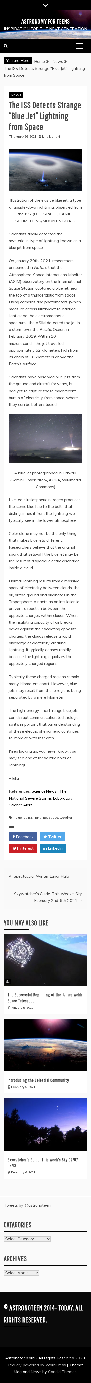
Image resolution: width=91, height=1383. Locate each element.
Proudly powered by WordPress (37, 1364)
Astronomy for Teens (45, 21)
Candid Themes (62, 1371)
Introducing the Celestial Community (38, 1080)
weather (66, 817)
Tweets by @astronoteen (27, 1205)
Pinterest (25, 848)
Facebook (24, 836)
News (16, 94)
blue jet (21, 817)
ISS (30, 817)
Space (53, 817)
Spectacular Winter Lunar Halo (41, 876)
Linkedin (55, 848)
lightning (40, 817)
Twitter (54, 836)
